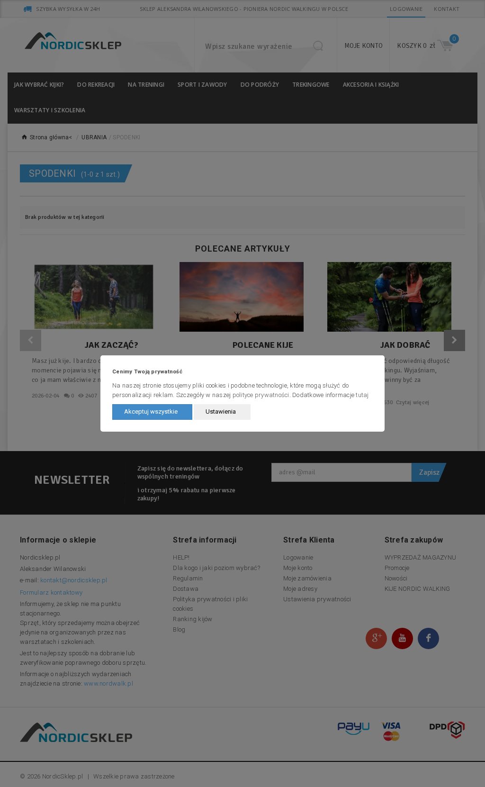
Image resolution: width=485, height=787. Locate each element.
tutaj (362, 394)
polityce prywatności (261, 394)
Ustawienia (221, 411)
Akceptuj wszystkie (151, 411)
